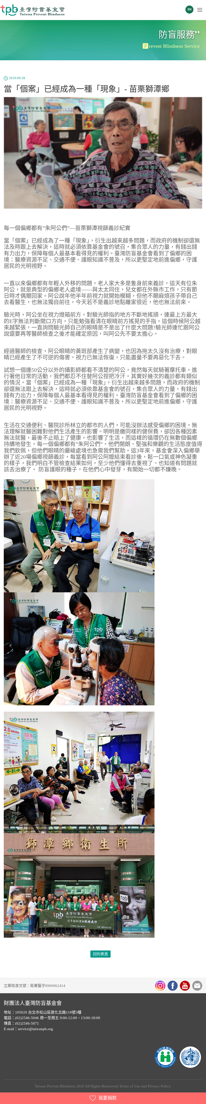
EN (189, 9)
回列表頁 (100, 954)
